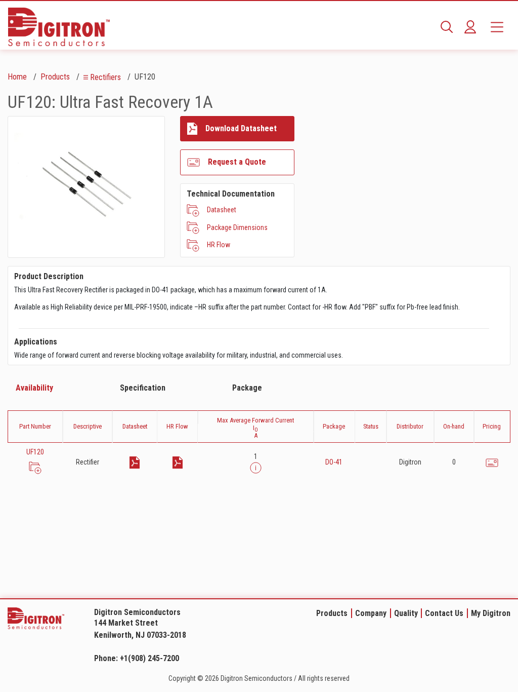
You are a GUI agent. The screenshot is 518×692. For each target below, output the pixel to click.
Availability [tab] (34, 388)
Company (370, 613)
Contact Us (444, 613)
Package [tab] (247, 388)
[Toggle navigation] (497, 27)
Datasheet (221, 210)
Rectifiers (105, 77)
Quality (406, 613)
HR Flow (218, 245)
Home (17, 77)
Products (55, 77)
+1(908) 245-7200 (149, 658)
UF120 (35, 452)
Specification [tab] (142, 388)
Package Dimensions (237, 227)
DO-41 (333, 462)
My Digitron (490, 613)
